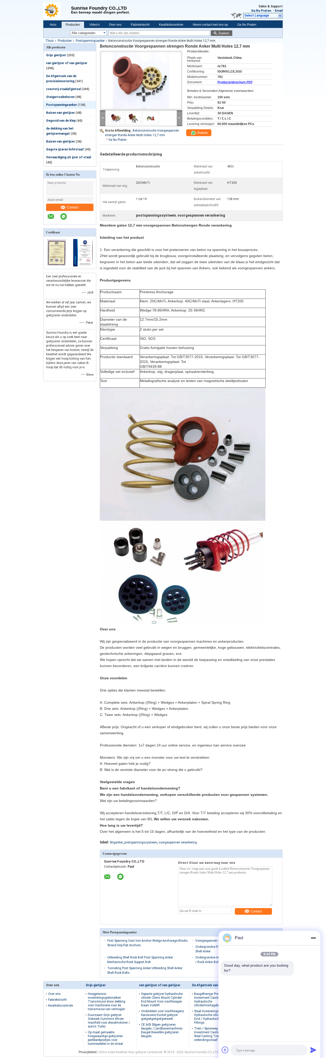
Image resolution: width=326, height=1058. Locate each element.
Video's (94, 24)
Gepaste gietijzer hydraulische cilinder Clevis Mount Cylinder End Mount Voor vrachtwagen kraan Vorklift (162, 999)
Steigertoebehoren (60, 97)
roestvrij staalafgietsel (63, 89)
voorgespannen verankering (178, 842)
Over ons (115, 24)
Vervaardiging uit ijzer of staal (68, 157)
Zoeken (223, 33)
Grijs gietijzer (56, 55)
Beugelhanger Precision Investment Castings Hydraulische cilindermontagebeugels (210, 999)
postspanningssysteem (140, 842)
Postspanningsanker (90, 41)
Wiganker (116, 842)
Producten (73, 24)
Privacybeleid (88, 1052)
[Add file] (225, 1049)
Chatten (202, 133)
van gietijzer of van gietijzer (66, 63)
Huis (53, 24)
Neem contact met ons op (210, 24)
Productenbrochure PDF (235, 82)
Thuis (49, 41)
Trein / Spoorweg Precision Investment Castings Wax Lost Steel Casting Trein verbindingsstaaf (215, 1034)
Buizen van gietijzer (60, 113)
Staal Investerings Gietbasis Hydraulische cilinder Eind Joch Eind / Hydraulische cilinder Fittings (215, 1016)
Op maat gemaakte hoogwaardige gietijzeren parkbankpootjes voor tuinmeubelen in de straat (105, 1038)
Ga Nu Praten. (261, 10)
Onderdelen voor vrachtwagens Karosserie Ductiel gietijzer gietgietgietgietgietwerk (162, 1015)
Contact (72, 207)
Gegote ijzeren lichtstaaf (65, 149)
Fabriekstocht (140, 24)
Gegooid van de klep (61, 120)
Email (279, 10)
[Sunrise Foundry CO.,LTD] (57, 10)
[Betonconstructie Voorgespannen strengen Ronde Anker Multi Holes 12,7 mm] (141, 80)
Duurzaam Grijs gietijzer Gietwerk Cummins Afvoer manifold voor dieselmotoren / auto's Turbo (109, 1020)
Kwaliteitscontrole (171, 24)
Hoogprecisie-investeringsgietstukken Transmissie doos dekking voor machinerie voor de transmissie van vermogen (106, 1001)
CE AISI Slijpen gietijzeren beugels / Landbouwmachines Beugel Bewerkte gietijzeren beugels (162, 1030)
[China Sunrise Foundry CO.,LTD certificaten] (57, 265)
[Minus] (313, 938)
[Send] (313, 1049)
